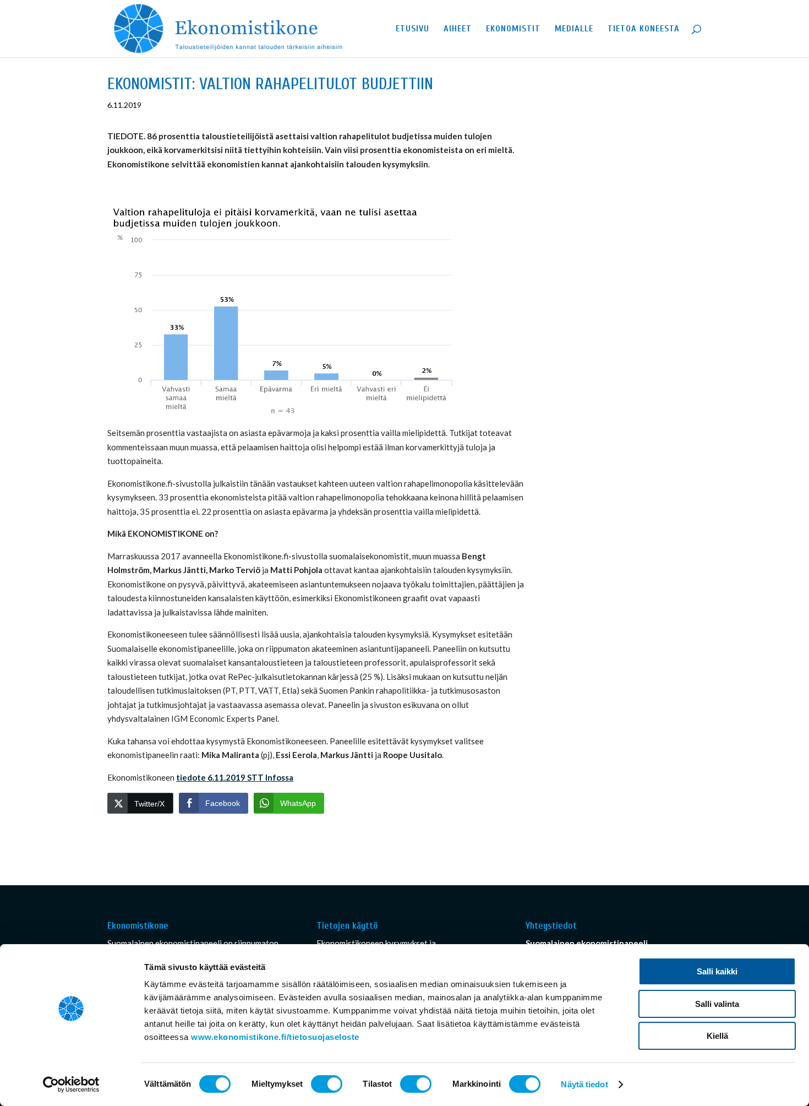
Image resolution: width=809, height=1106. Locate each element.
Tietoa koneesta (644, 29)
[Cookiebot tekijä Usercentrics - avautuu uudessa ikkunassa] (71, 1084)
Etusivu (412, 29)
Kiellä (717, 1035)
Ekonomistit (513, 29)
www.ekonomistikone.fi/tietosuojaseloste (275, 1037)
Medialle (574, 29)
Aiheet (458, 29)
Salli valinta (717, 1004)
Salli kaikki (717, 971)
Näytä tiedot (584, 1084)
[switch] (326, 1084)
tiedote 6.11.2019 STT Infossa (234, 777)
